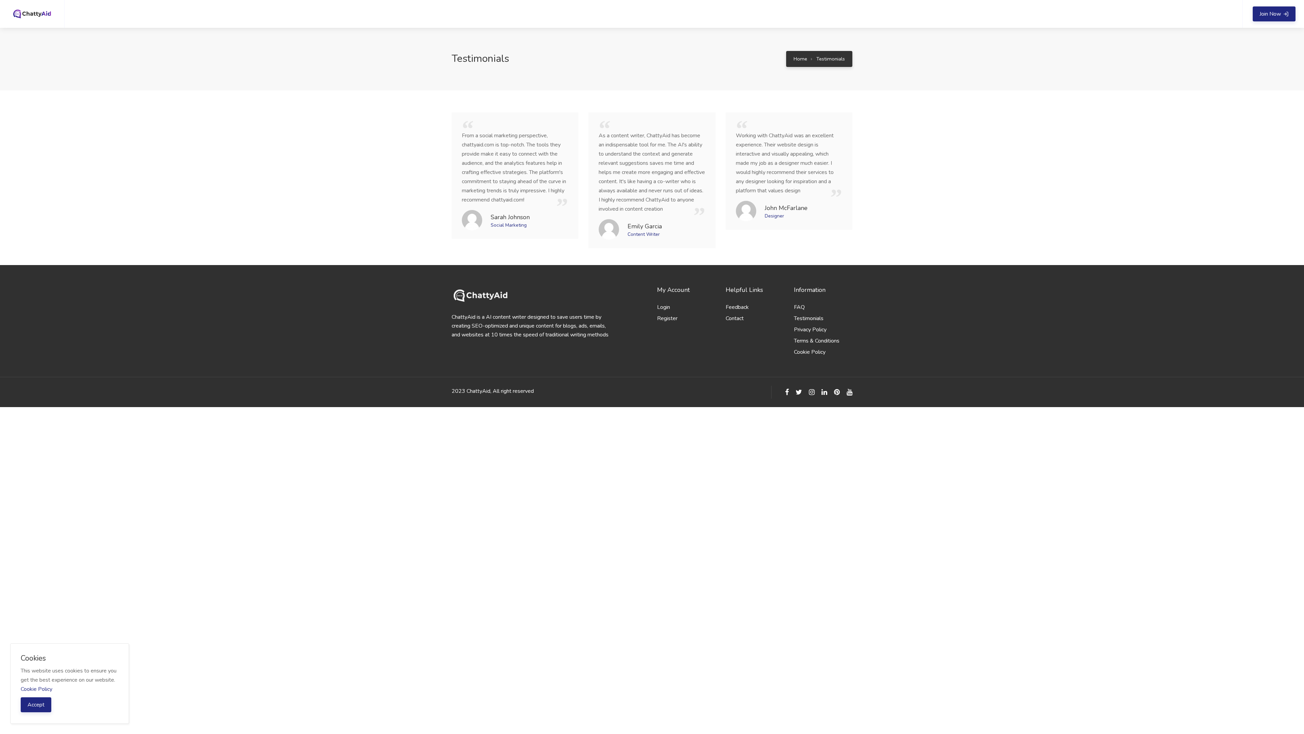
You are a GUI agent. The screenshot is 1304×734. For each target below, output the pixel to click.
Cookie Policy (810, 352)
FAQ (799, 307)
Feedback (737, 307)
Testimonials (830, 58)
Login (663, 307)
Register (667, 318)
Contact (735, 318)
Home (800, 58)
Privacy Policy (810, 329)
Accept (36, 705)
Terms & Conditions (816, 341)
